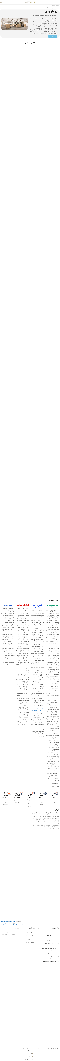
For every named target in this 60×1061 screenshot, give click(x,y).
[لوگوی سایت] (30, 2)
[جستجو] (2, 2)
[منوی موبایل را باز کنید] (58, 2)
